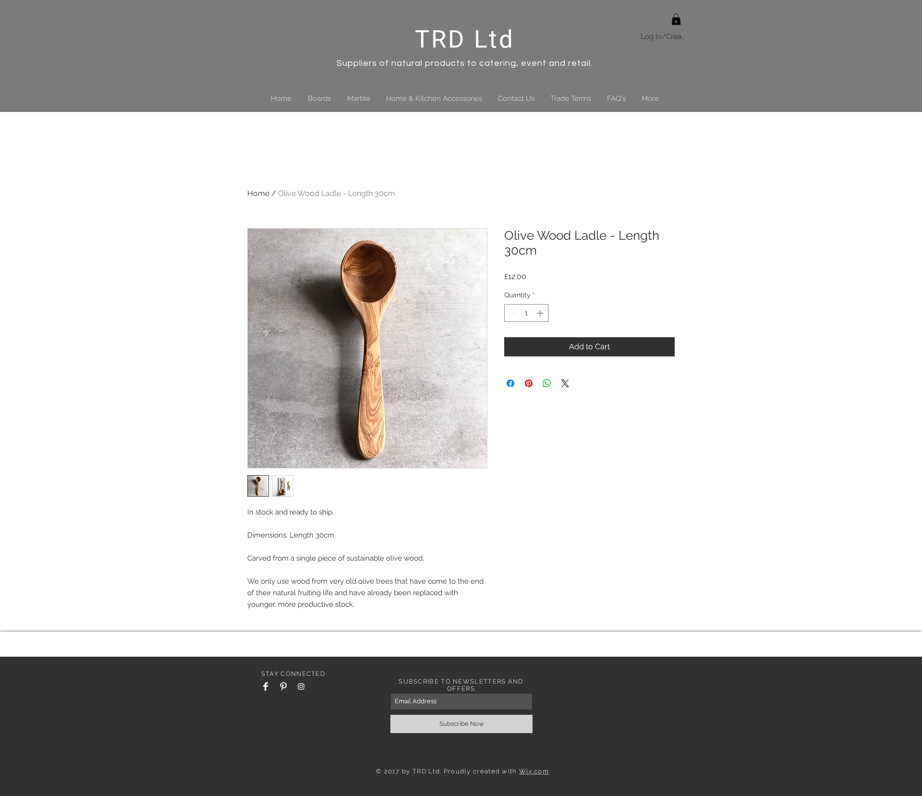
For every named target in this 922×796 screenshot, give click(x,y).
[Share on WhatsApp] (547, 383)
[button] (676, 19)
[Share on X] (565, 383)
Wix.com (534, 771)
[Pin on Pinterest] (528, 383)
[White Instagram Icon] (301, 686)
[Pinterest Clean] (283, 686)
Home (258, 193)
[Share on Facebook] (510, 383)
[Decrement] (512, 313)
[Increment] (541, 313)
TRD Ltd (465, 39)
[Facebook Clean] (265, 686)
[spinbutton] (526, 313)
